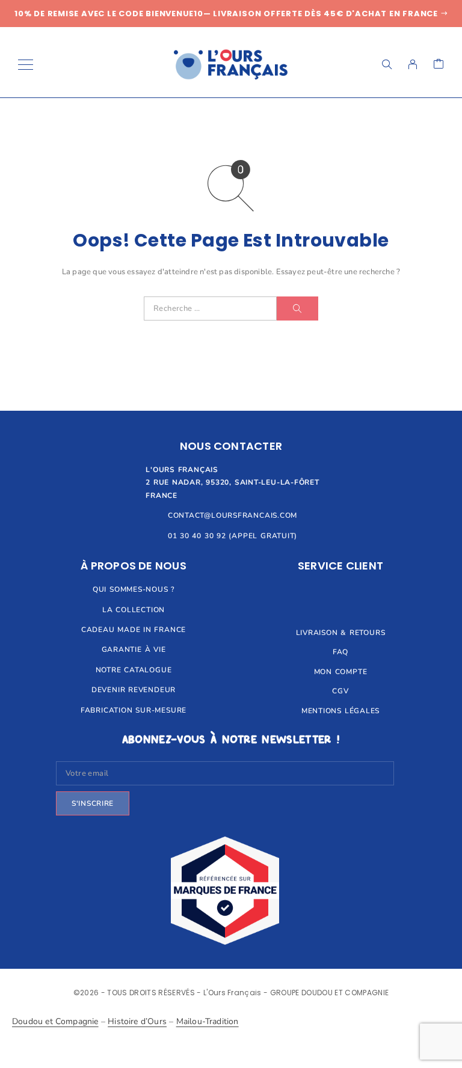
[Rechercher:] (210, 308)
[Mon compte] (412, 64)
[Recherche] (386, 64)
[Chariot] (438, 64)
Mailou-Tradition (207, 1021)
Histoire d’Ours (137, 1021)
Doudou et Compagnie (55, 1021)
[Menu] (25, 64)
